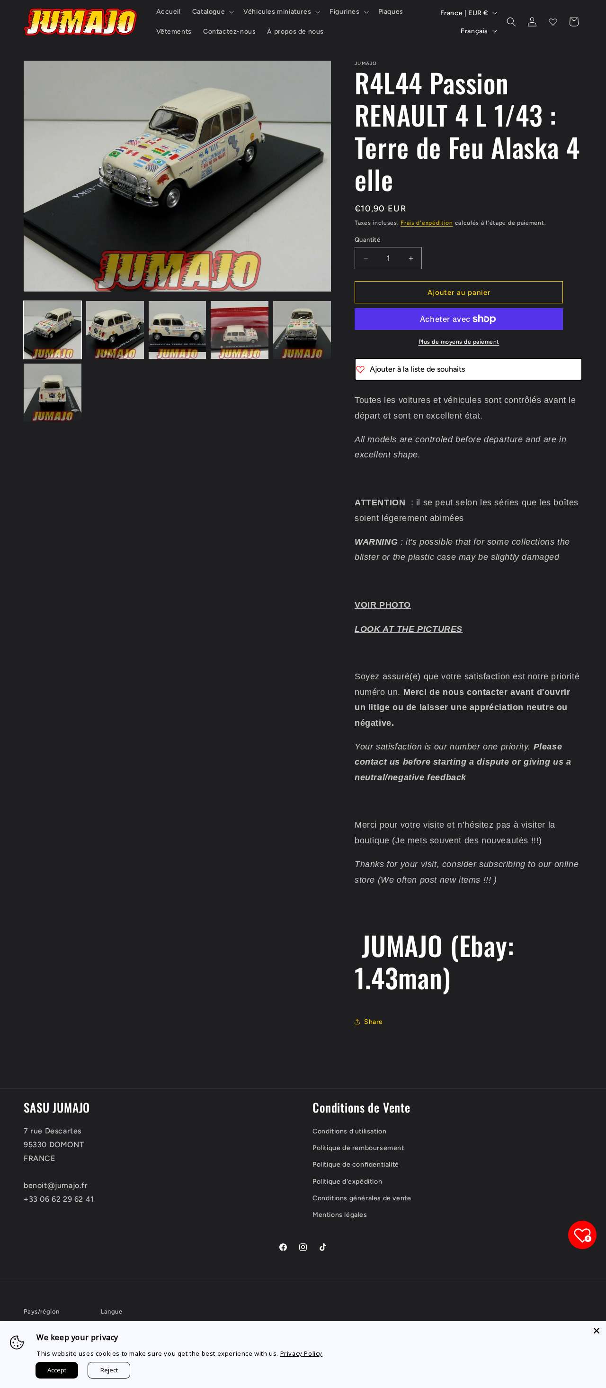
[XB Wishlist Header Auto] (553, 21)
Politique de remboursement (358, 1148)
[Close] (596, 1330)
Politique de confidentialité (355, 1164)
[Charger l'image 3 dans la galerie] (177, 330)
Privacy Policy (301, 1353)
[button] (212, 12)
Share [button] (373, 1022)
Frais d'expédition (427, 222)
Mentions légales (339, 1215)
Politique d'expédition (347, 1182)
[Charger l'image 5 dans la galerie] (302, 330)
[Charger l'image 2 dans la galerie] (115, 330)
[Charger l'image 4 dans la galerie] (239, 330)
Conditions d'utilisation (349, 1131)
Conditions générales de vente (361, 1198)
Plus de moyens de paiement (459, 341)
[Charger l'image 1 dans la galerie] (52, 330)
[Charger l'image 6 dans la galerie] (52, 392)
